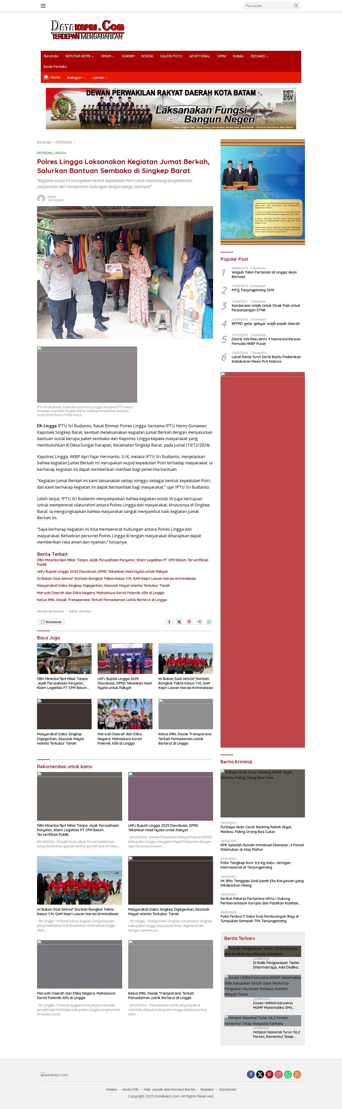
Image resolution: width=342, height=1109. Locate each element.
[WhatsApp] (288, 1074)
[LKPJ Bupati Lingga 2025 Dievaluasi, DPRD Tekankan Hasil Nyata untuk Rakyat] (125, 658)
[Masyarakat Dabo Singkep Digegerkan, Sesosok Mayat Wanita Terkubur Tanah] (64, 714)
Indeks (238, 56)
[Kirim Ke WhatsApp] (209, 622)
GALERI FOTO (171, 56)
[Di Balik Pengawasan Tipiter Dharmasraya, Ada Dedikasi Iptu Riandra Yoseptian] (262, 951)
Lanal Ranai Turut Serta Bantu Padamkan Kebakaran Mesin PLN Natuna (266, 359)
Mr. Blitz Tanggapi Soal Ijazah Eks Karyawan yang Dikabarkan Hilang (262, 883)
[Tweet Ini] (179, 622)
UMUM (106, 56)
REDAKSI (258, 56)
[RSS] (297, 1074)
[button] (296, 6)
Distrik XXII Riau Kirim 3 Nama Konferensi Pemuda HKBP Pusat (266, 341)
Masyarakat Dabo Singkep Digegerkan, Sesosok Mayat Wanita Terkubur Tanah (103, 585)
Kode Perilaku (55, 66)
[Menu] (44, 6)
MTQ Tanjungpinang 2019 (253, 290)
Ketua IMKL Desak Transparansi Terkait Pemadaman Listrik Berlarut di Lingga (102, 600)
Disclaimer (228, 1089)
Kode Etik (130, 1089)
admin (52, 197)
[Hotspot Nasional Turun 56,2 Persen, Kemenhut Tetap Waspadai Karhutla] (262, 1020)
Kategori (74, 77)
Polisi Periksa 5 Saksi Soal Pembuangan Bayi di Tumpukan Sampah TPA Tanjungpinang (260, 918)
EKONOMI (44, 153)
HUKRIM (128, 56)
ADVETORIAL (199, 56)
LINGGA (60, 153)
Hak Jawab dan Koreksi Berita (169, 1089)
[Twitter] (260, 1074)
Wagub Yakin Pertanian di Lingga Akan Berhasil (264, 274)
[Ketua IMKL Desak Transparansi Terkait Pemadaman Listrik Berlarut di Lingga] (185, 714)
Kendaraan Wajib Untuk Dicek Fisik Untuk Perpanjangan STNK (266, 307)
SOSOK (147, 56)
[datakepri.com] (94, 30)
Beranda (51, 56)
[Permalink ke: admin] (41, 198)
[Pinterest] (269, 1074)
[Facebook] (251, 1074)
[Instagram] (279, 1074)
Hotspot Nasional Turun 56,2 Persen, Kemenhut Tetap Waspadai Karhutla (276, 1034)
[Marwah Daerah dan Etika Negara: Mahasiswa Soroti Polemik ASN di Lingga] (125, 714)
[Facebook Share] (169, 622)
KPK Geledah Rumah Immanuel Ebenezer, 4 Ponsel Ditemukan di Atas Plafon (262, 847)
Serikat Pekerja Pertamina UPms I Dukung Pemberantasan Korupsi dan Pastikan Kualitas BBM (259, 900)
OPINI (221, 56)
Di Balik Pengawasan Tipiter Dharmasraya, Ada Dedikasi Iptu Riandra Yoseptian (276, 964)
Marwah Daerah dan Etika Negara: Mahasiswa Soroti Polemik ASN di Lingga (100, 593)
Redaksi (207, 1089)
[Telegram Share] (199, 622)
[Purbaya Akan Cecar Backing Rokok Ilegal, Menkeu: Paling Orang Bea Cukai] (263, 793)
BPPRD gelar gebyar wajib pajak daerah (266, 323)
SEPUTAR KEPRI (77, 56)
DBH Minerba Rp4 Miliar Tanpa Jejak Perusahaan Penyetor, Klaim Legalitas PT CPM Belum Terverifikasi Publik (122, 562)
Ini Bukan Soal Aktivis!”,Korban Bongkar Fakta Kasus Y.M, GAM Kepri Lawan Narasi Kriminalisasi (116, 578)
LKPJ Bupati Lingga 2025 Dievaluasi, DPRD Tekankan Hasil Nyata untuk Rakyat (102, 571)
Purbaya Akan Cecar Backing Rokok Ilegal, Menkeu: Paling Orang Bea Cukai (256, 829)
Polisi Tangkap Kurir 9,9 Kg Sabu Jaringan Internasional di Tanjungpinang (256, 865)
